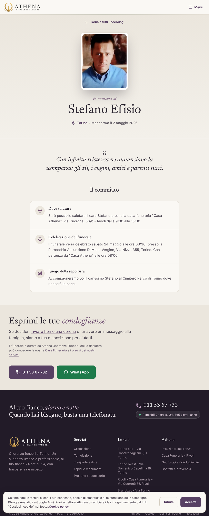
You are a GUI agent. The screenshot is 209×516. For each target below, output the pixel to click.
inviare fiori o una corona (53, 331)
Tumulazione (83, 455)
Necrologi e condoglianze (180, 462)
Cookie (150, 513)
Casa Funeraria (56, 350)
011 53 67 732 (34, 372)
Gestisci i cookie (170, 513)
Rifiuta (169, 502)
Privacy (135, 513)
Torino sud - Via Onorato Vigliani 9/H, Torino (133, 453)
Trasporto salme (85, 462)
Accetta (191, 502)
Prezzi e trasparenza (176, 449)
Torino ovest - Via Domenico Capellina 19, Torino (135, 468)
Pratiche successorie (89, 476)
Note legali (193, 513)
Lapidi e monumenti (88, 469)
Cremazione (82, 449)
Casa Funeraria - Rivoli (178, 455)
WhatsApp (79, 372)
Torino (82, 123)
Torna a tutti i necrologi (107, 22)
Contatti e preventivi (176, 469)
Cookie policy (59, 506)
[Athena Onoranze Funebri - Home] (22, 7)
